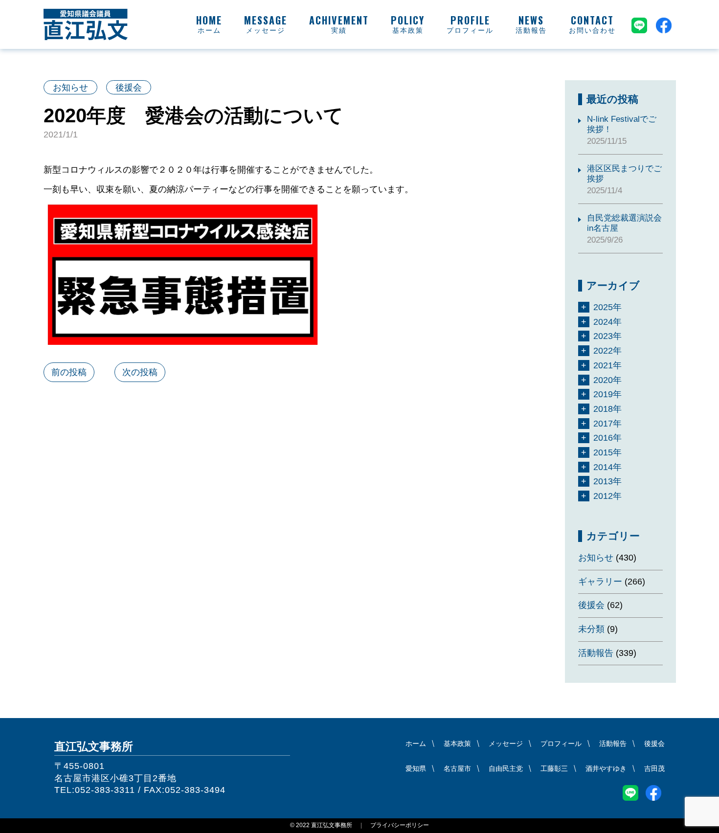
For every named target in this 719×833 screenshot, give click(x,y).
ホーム (209, 30)
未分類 (591, 629)
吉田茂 (654, 768)
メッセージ (265, 30)
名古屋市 (457, 768)
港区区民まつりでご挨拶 (624, 173)
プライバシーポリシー (399, 825)
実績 (339, 30)
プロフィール (470, 30)
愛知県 (415, 768)
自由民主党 (506, 768)
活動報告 (531, 30)
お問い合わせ (592, 30)
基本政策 (408, 30)
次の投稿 (139, 372)
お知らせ (70, 87)
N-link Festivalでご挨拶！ (621, 124)
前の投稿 (69, 372)
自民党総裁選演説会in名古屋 (624, 223)
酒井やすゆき (606, 768)
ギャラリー (600, 581)
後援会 (128, 87)
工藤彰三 (554, 768)
